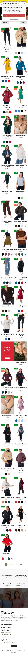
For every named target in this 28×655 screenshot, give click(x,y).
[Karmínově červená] (16, 502)
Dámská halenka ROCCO (20, 76)
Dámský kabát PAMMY (7, 444)
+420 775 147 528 (6, 632)
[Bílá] (16, 198)
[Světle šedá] (22, 226)
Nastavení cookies (14, 19)
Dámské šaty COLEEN (20, 415)
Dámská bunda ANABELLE (21, 469)
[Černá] (19, 53)
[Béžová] (7, 112)
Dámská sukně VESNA (7, 249)
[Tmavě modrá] (3, 81)
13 (16, 564)
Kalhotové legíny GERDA (20, 334)
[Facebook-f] (12, 646)
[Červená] (9, 81)
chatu (24, 585)
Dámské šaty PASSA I (21, 106)
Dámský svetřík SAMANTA (20, 192)
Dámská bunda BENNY (7, 469)
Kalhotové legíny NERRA (7, 48)
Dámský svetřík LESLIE (20, 249)
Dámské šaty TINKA (20, 525)
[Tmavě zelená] (4, 142)
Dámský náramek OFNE (7, 416)
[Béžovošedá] (16, 53)
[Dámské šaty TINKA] (20, 514)
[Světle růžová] (19, 420)
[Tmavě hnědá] (16, 226)
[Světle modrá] (22, 53)
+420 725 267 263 (6, 635)
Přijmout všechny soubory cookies (14, 15)
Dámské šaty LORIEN (21, 277)
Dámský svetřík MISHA (7, 497)
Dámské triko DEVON (7, 387)
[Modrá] (6, 81)
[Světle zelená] (22, 198)
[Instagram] (15, 646)
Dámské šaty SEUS (20, 306)
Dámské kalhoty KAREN (7, 221)
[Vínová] (24, 82)
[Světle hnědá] (22, 530)
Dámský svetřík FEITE (21, 48)
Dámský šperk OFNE (21, 135)
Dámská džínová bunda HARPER (7, 165)
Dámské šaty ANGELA (7, 191)
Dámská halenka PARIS (20, 444)
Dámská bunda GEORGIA (7, 106)
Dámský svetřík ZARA (21, 497)
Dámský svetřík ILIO (7, 553)
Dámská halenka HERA (7, 525)
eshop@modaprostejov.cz (8, 642)
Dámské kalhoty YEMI (7, 277)
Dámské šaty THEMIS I (7, 76)
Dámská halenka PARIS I (20, 388)
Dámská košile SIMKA (21, 165)
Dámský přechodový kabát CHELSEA (7, 136)
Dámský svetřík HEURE (7, 306)
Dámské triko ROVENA (7, 334)
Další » (20, 564)
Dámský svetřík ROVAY (20, 221)
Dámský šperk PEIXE (21, 362)
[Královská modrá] (16, 111)
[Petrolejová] (19, 111)
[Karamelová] (3, 502)
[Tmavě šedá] (9, 254)
